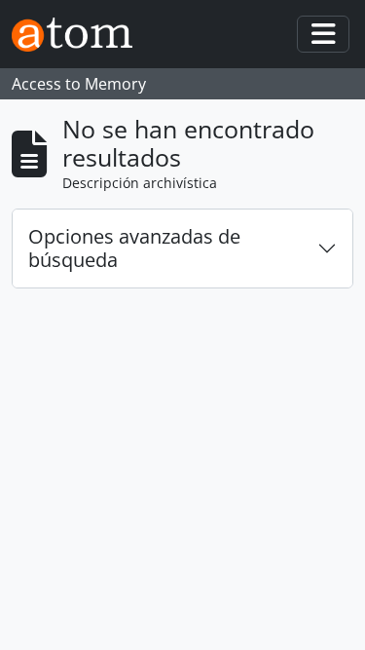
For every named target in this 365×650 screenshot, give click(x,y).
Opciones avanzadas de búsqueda (134, 248)
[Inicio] (80, 34)
